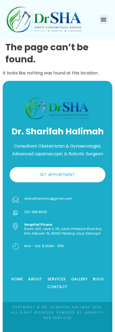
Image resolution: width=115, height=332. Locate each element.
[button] (103, 19)
